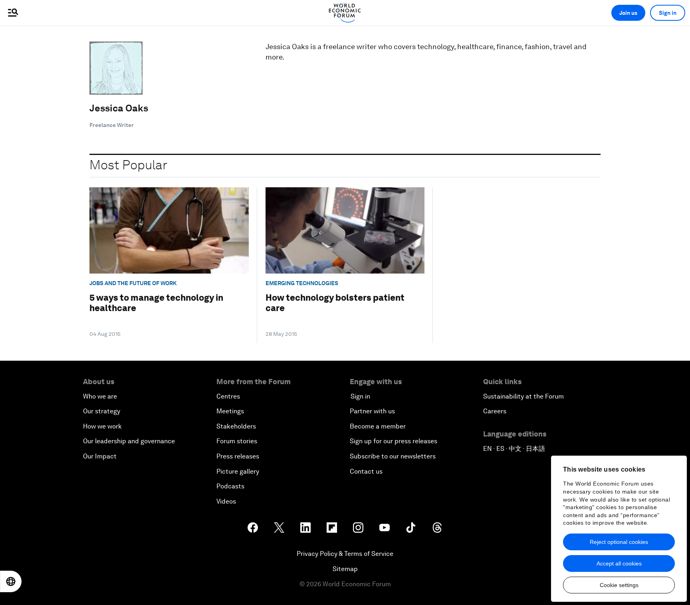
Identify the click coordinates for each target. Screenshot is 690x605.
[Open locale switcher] (10, 581)
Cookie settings (619, 585)
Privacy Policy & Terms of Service (345, 553)
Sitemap (345, 569)
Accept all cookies (619, 563)
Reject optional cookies (619, 542)
